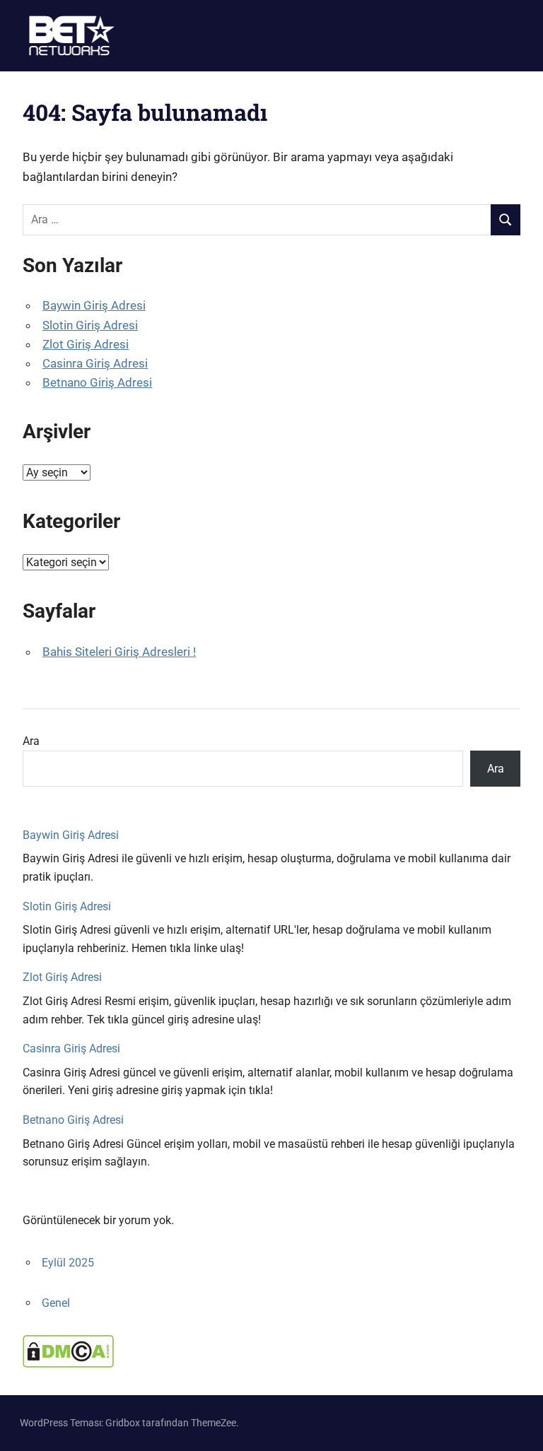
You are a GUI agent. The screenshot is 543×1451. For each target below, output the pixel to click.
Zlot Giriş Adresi (85, 344)
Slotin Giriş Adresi (90, 325)
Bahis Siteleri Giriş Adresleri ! (119, 652)
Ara (31, 741)
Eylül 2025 (68, 1262)
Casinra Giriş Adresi (95, 363)
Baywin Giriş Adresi (94, 305)
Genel (56, 1303)
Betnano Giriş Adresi (97, 382)
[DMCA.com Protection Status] (68, 1363)
